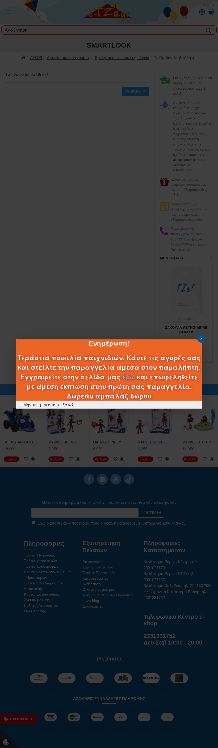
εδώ (129, 376)
